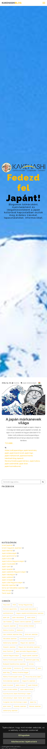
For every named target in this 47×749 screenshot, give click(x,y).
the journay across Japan (33, 677)
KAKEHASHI (12, 3)
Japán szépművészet (26, 689)
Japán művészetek (8, 564)
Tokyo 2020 (6, 605)
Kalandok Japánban (9, 585)
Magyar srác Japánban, (27, 643)
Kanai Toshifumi (8, 651)
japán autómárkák (12, 464)
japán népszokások (18, 617)
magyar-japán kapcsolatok (28, 609)
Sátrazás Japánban (35, 706)
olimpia (31, 664)
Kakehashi (20, 630)
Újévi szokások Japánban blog (12, 634)
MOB (14, 605)
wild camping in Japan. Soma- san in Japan (17, 698)
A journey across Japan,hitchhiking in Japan (17, 693)
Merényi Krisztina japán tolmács (17, 461)
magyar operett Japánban (30, 655)
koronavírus (17, 668)
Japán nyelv (6, 566)
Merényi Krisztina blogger (20, 672)
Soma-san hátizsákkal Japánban (13, 588)
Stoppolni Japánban (9, 647)
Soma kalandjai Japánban (11, 681)
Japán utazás (31, 617)
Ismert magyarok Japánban (12, 548)
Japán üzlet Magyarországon (12, 582)
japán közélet (7, 668)
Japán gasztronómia (9, 556)
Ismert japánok (7, 545)
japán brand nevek (17, 453)
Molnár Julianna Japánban (23, 621)
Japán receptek (7, 569)
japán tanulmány (30, 450)
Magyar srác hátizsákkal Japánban (29, 647)
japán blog (6, 672)
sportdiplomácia (8, 613)
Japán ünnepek (7, 580)
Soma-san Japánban (31, 634)
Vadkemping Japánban (10, 643)
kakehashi (37, 621)
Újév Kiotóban (7, 621)
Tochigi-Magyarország (25, 605)
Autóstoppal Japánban (27, 638)
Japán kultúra (35, 461)
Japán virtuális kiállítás (10, 689)
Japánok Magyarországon (11, 655)
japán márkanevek (12, 456)
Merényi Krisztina (8, 630)
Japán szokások (7, 577)
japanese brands (26, 456)
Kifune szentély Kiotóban (26, 626)
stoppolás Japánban (20, 706)
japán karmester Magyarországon (26, 651)
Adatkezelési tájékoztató (24, 742)
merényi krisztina (29, 668)
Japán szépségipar (8, 574)
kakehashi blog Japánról (14, 458)
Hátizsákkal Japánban (10, 638)
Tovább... (9, 443)
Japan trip (33, 702)
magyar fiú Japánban (28, 681)
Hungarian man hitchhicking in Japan (15, 702)
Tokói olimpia (6, 590)
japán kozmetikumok (13, 466)
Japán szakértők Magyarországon (14, 572)
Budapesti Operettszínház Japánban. (14, 664)
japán (7, 453)
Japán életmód (7, 551)
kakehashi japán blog (32, 660)
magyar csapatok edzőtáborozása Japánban (30, 613)
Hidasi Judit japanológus (14, 450)
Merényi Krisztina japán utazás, (13, 677)
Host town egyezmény (10, 609)
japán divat (23, 464)
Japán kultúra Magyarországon (13, 561)
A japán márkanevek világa (23, 421)
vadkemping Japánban (10, 710)
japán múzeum (20, 685)
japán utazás (7, 706)
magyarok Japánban (9, 626)
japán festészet (33, 685)
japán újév (6, 617)
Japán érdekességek (30, 383)
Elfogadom (24, 735)
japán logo (29, 453)
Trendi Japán (6, 593)
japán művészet (8, 685)
